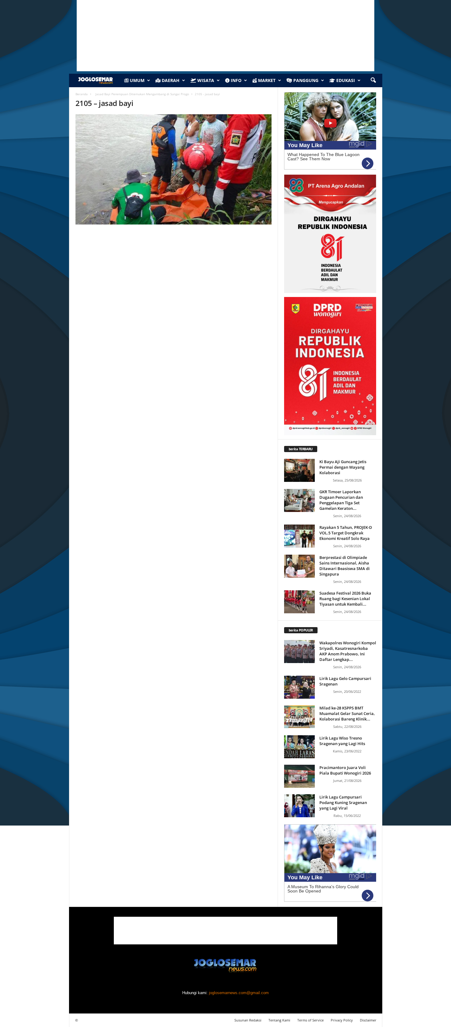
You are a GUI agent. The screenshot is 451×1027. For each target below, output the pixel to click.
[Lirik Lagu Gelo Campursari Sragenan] (299, 687)
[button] (373, 80)
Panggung (305, 80)
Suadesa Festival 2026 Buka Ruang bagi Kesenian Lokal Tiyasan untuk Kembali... (345, 598)
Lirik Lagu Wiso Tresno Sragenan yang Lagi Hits (342, 740)
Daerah (169, 80)
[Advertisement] (225, 930)
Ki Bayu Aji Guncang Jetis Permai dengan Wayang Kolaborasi (342, 467)
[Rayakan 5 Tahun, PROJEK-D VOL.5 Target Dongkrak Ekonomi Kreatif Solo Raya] (299, 536)
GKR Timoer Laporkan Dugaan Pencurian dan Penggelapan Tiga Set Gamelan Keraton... (341, 500)
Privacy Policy (342, 1020)
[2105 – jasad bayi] (173, 169)
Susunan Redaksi (247, 1020)
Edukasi (345, 80)
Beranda (81, 94)
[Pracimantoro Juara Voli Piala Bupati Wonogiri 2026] (299, 776)
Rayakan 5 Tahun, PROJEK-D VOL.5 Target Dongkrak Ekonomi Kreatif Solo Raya (345, 533)
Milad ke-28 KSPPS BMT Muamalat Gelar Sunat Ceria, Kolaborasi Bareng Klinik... (347, 713)
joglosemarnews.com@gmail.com (239, 992)
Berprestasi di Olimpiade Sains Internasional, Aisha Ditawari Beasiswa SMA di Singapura (344, 566)
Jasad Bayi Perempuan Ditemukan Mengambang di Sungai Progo (141, 94)
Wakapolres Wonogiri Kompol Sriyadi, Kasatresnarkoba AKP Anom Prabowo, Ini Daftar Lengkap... (347, 651)
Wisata (205, 80)
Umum (137, 80)
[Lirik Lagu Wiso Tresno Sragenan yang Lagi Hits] (299, 746)
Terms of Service (310, 1020)
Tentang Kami (279, 1020)
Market (266, 80)
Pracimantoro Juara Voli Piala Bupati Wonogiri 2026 (345, 770)
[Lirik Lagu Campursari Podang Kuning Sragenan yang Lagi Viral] (299, 805)
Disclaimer (368, 1020)
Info (235, 80)
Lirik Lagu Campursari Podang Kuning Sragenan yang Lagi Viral (343, 802)
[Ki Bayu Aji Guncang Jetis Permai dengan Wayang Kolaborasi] (299, 470)
